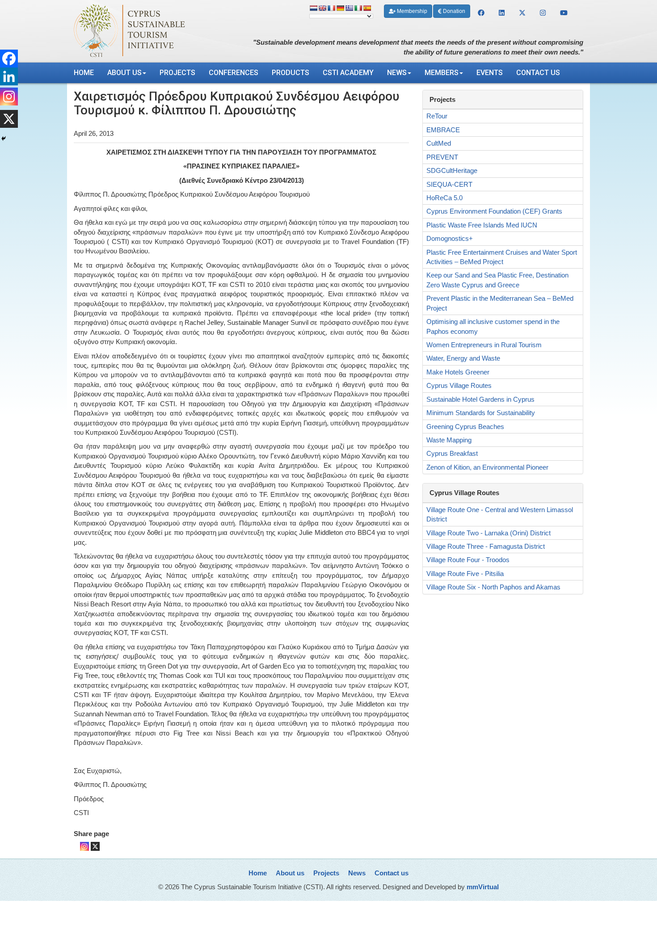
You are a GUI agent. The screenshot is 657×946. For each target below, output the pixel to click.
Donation (453, 11)
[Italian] (358, 8)
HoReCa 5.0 (444, 198)
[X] (95, 846)
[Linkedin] (9, 76)
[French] (331, 8)
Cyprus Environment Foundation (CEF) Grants (494, 211)
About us (124, 72)
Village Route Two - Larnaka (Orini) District (488, 533)
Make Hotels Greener (457, 372)
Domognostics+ (449, 238)
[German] (340, 8)
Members (442, 72)
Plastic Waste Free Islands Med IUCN (481, 225)
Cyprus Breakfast (452, 453)
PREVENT (442, 157)
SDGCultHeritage (451, 170)
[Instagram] (84, 846)
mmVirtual (483, 887)
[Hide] (3, 138)
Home (84, 72)
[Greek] (349, 8)
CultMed (438, 143)
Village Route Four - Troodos (468, 559)
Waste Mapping (449, 440)
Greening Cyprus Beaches (465, 426)
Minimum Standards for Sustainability (480, 412)
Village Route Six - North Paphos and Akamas (493, 587)
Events (489, 72)
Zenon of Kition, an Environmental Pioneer (487, 467)
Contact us (538, 72)
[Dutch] (313, 8)
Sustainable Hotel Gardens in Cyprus (480, 399)
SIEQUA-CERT (449, 184)
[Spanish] (367, 8)
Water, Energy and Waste (463, 358)
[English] (322, 8)
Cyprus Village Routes (459, 385)
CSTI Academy (348, 72)
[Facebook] (9, 58)
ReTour (436, 116)
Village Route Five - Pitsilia (465, 573)
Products (290, 72)
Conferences (233, 72)
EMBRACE (443, 130)
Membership (411, 11)
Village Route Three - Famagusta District (485, 546)
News (397, 72)
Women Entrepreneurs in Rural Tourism (484, 345)
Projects (177, 72)
